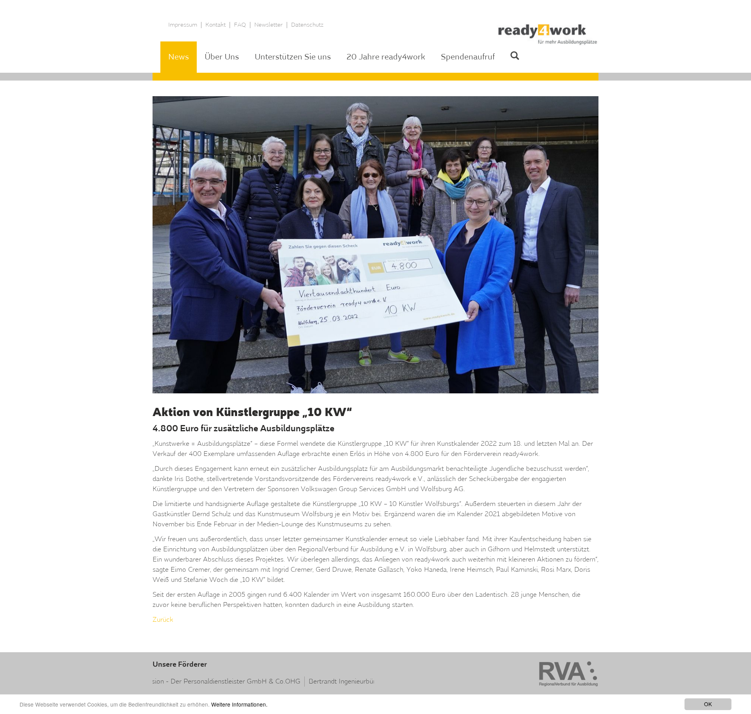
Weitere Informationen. (239, 704)
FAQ (240, 25)
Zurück (163, 619)
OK (708, 704)
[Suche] (515, 57)
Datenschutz (307, 25)
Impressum (182, 25)
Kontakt (215, 25)
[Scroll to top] (724, 687)
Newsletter (268, 25)
